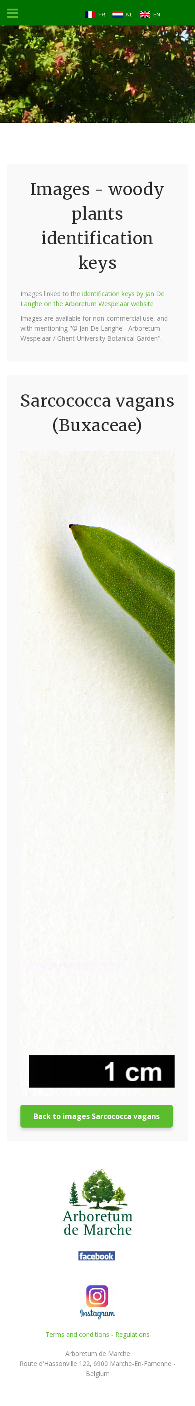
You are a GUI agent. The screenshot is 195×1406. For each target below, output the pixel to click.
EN (156, 14)
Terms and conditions (77, 1334)
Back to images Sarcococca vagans (97, 1116)
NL (129, 14)
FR (101, 14)
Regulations (132, 1334)
